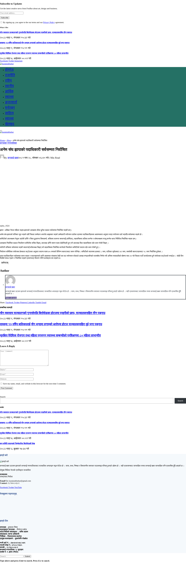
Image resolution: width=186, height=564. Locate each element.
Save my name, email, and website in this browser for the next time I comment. (34, 384)
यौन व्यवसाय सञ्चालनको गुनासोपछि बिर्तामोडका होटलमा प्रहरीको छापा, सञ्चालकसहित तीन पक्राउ (36, 32)
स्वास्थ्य (9, 97)
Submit (27, 556)
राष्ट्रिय (8, 80)
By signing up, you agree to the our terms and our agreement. (33, 22)
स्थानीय (9, 86)
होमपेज (9, 69)
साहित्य (9, 113)
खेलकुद (9, 124)
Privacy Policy (49, 22)
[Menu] (1, 130)
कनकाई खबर (13, 157)
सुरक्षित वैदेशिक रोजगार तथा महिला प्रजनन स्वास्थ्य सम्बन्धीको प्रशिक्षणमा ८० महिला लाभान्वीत (34, 53)
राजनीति (10, 75)
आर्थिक (9, 91)
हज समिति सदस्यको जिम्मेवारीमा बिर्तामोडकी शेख (17, 443)
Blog (9, 140)
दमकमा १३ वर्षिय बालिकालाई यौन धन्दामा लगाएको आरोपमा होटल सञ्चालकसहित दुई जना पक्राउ (34, 43)
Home (2, 140)
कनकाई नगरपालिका (8, 143)
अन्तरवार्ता (11, 102)
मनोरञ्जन (10, 107)
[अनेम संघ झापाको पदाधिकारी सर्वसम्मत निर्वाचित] (50, 223)
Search (2, 397)
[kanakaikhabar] (7, 64)
